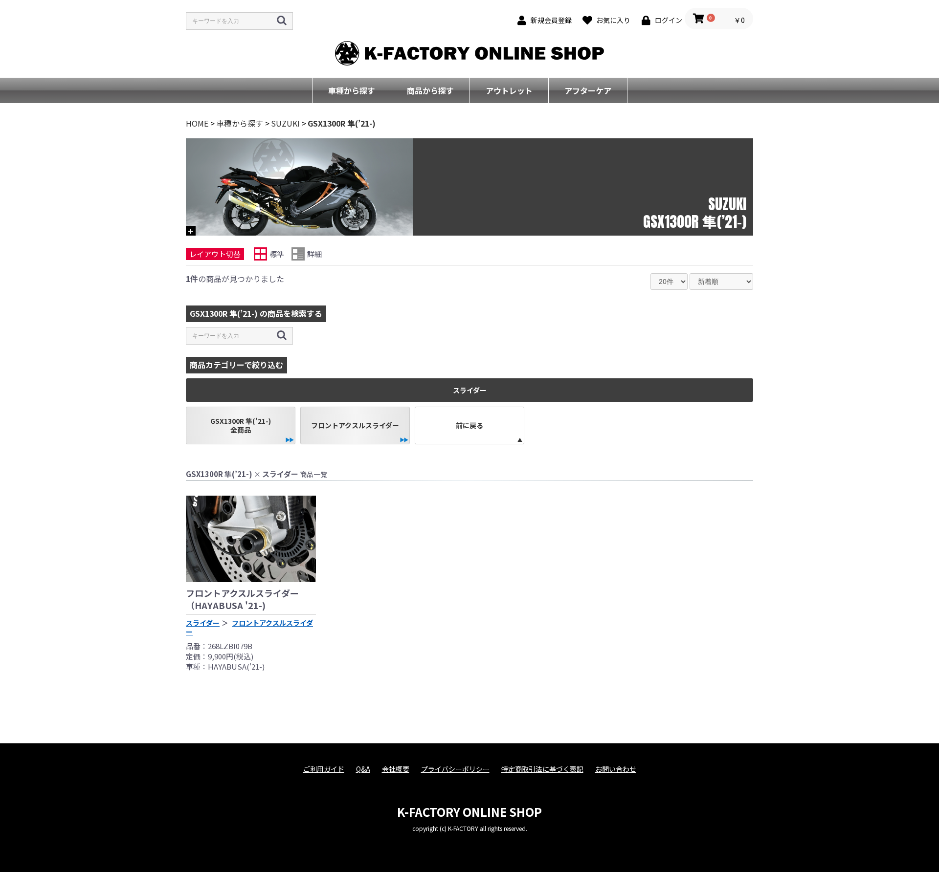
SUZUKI (285, 123)
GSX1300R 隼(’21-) (342, 123)
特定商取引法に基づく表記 (542, 769)
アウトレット (509, 90)
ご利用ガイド (323, 769)
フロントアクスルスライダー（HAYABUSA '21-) (242, 599)
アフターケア (587, 90)
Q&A (363, 769)
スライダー (203, 623)
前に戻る (469, 425)
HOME (197, 123)
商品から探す (430, 90)
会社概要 (395, 769)
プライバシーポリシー (455, 769)
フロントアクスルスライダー (355, 425)
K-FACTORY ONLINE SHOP (469, 811)
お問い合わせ (615, 769)
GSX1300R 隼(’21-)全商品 (240, 425)
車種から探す (351, 90)
